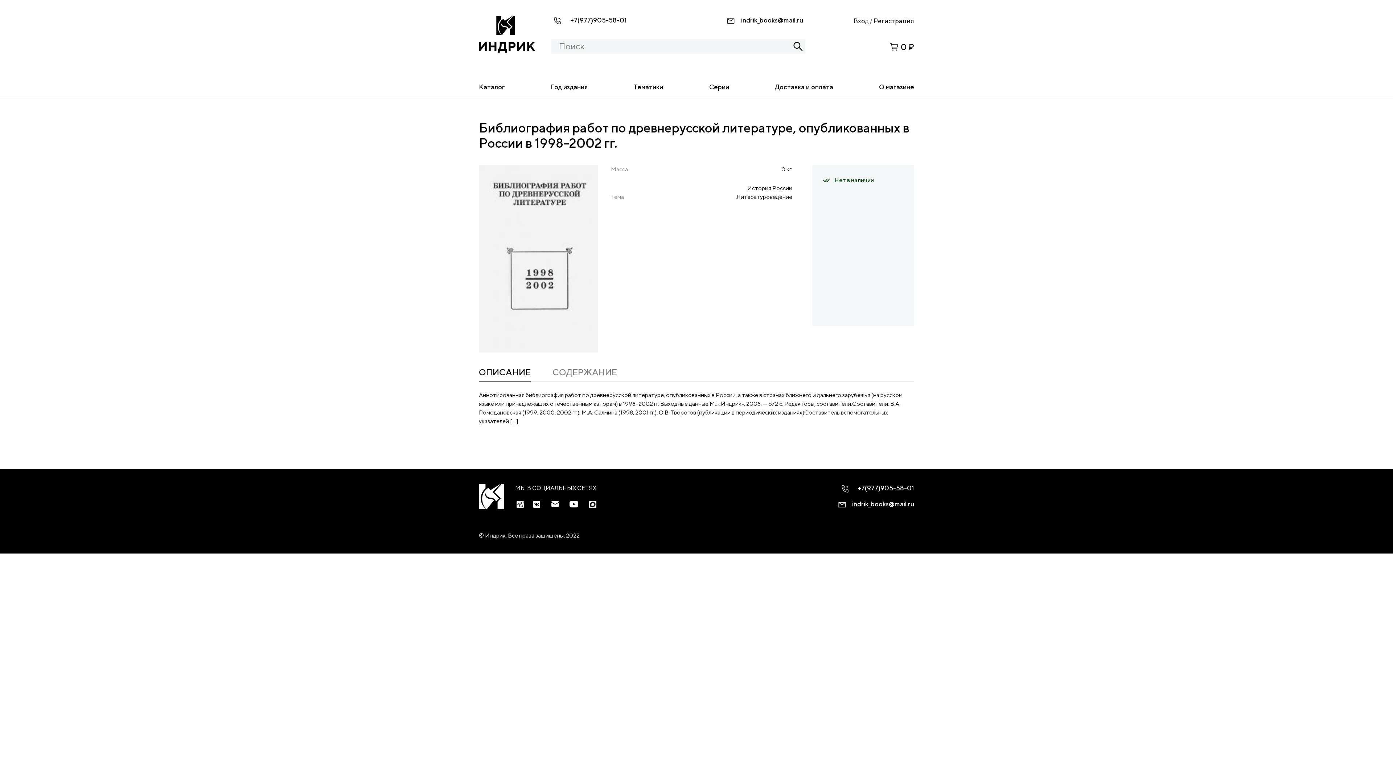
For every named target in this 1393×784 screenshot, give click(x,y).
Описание (505, 372)
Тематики (648, 87)
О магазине (896, 87)
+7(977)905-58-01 (598, 20)
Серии (719, 87)
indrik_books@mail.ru (772, 20)
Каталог (492, 87)
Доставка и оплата (804, 87)
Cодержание (584, 372)
